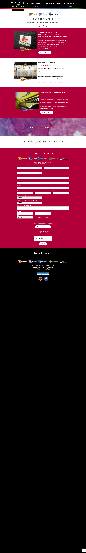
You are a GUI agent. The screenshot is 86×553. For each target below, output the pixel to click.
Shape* (18, 215)
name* (18, 166)
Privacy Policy (38, 269)
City (18, 190)
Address (19, 180)
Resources (59, 3)
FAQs (54, 3)
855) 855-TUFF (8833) (40, 163)
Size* (36, 211)
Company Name (20, 175)
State (36, 190)
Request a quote (45, 52)
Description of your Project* (24, 205)
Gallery (43, 3)
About (67, 3)
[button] (32, 3)
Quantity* (19, 211)
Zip (53, 190)
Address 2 (19, 185)
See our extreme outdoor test (49, 65)
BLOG (64, 3)
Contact (72, 3)
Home (28, 3)
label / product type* (22, 195)
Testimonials (49, 3)
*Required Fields (21, 220)
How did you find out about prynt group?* (27, 200)
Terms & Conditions (46, 269)
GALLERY (43, 25)
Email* (45, 166)
